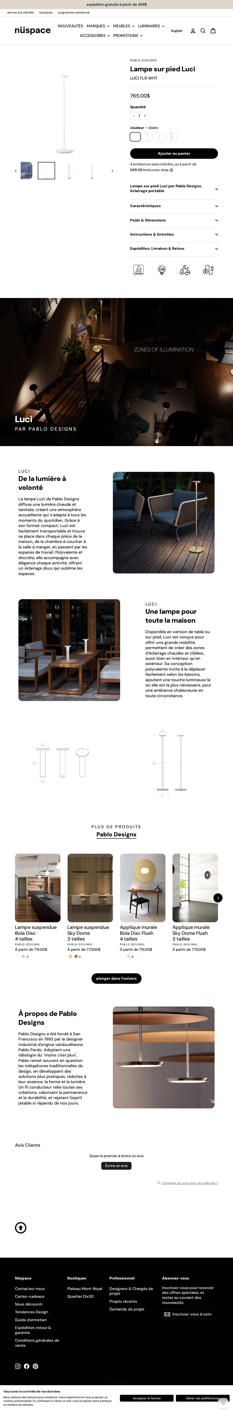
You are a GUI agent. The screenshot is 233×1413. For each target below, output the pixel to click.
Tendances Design (31, 1311)
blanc (135, 137)
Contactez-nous (30, 1288)
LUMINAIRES (149, 25)
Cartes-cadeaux (30, 1296)
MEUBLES (122, 25)
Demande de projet (126, 1309)
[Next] (218, 897)
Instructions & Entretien (152, 234)
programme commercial (74, 12)
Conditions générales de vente (37, 1343)
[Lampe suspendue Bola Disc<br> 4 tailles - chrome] (23, 956)
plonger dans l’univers (116, 978)
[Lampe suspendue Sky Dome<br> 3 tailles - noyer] (76, 956)
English (176, 31)
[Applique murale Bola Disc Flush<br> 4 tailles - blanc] (123, 956)
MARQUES (96, 25)
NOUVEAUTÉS (70, 25)
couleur (144, 128)
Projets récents (123, 1301)
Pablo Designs (143, 60)
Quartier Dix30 (80, 1296)
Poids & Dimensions (148, 220)
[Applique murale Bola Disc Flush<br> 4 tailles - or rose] (128, 956)
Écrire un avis (116, 1165)
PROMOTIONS (126, 35)
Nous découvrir (29, 1304)
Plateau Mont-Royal (84, 1288)
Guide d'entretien (31, 1319)
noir (171, 137)
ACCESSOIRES (93, 35)
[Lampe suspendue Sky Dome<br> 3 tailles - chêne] (70, 956)
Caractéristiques (145, 205)
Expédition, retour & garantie (33, 1330)
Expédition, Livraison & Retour (157, 248)
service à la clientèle (20, 12)
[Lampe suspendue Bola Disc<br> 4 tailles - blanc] (18, 956)
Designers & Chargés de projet (131, 1291)
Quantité (138, 107)
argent (159, 137)
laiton (147, 137)
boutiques (46, 12)
